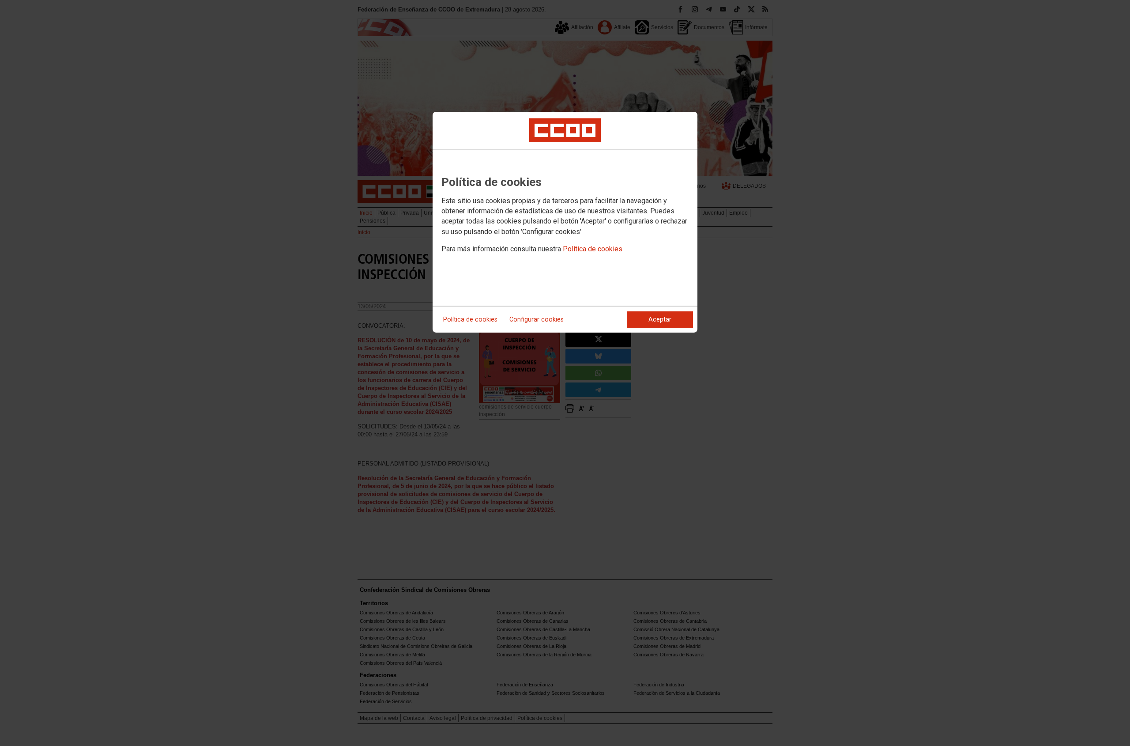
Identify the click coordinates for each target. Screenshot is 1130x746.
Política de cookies (592, 249)
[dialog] (565, 222)
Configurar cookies (536, 319)
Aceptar (659, 319)
